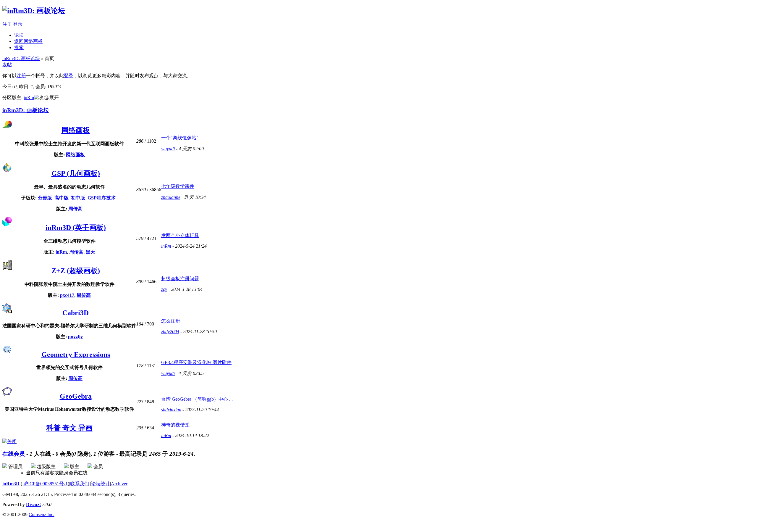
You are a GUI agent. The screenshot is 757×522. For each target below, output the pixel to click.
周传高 (75, 208)
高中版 (61, 197)
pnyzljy (75, 336)
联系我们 (79, 483)
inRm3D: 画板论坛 (21, 58)
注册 (7, 24)
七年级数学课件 (177, 186)
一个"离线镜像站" (179, 137)
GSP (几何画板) (75, 173)
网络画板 (76, 130)
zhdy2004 (170, 331)
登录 (17, 24)
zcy (164, 289)
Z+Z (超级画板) (75, 271)
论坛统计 (100, 483)
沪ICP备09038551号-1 (45, 483)
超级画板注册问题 (180, 278)
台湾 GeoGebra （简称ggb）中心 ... (197, 399)
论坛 (19, 35)
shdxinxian (171, 409)
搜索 (19, 47)
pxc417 (67, 295)
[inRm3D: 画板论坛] (33, 10)
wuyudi (168, 148)
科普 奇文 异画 (69, 428)
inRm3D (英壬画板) (76, 227)
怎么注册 (170, 320)
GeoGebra (76, 396)
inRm (29, 97)
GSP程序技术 (102, 197)
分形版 (45, 197)
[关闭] (9, 441)
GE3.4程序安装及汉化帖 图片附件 (196, 362)
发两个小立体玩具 (180, 235)
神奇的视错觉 (175, 424)
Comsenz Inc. (41, 514)
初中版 (78, 197)
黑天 (90, 251)
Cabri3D (75, 313)
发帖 (7, 64)
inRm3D (11, 483)
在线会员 (13, 454)
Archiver (119, 483)
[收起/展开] (46, 98)
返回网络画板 (28, 41)
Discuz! (33, 504)
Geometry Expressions (75, 354)
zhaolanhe (170, 197)
